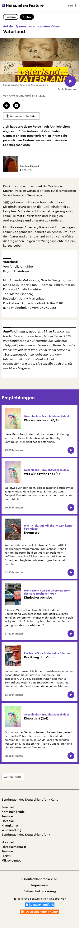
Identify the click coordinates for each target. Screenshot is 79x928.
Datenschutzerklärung (39, 891)
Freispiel (8, 807)
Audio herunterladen (23, 115)
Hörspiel (8, 820)
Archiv (27, 16)
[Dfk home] (39, 912)
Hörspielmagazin (14, 846)
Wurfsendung (11, 830)
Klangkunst (10, 825)
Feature (11, 16)
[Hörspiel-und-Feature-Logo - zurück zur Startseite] (23, 5)
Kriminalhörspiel (13, 811)
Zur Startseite (12, 776)
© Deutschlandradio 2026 (39, 879)
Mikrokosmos (11, 860)
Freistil (6, 856)
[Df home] (39, 905)
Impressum (39, 885)
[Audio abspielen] (70, 81)
